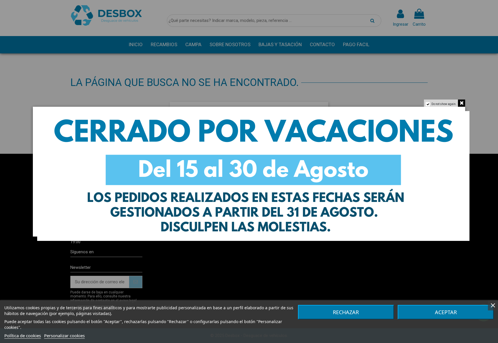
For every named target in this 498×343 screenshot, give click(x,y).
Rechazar (346, 312)
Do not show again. (443, 104)
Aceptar (446, 312)
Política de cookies (22, 335)
